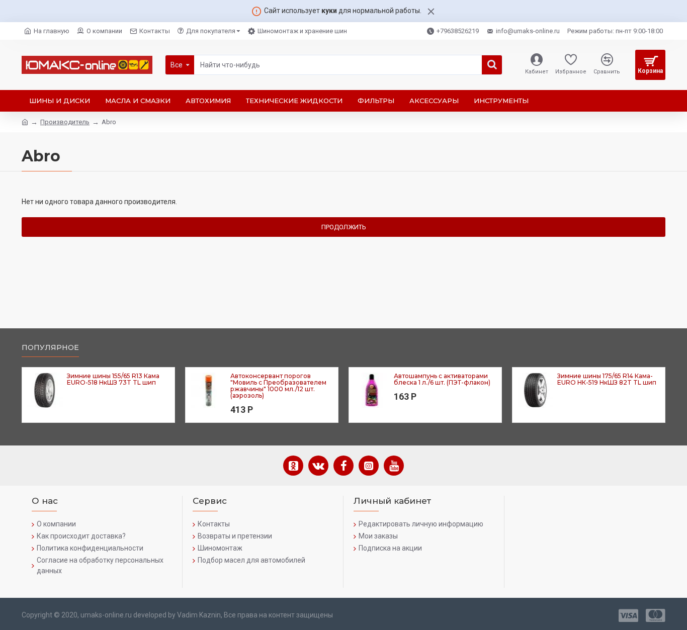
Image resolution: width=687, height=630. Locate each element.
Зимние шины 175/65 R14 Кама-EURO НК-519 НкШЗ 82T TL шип (606, 379)
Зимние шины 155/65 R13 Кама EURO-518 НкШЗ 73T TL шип (113, 379)
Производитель (65, 122)
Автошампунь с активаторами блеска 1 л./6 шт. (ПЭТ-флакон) (442, 379)
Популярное (50, 347)
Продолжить (343, 227)
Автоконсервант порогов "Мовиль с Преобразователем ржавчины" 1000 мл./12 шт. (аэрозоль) (278, 386)
